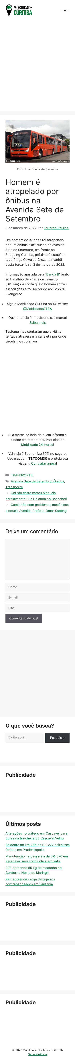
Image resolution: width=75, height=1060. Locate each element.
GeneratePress (37, 1054)
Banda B (52, 274)
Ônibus (58, 481)
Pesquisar (57, 738)
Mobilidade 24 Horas (37, 445)
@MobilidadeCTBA (37, 309)
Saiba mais (37, 322)
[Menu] (65, 10)
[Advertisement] (37, 64)
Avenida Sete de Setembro (31, 481)
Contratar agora (43, 463)
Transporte (14, 487)
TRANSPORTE (22, 475)
